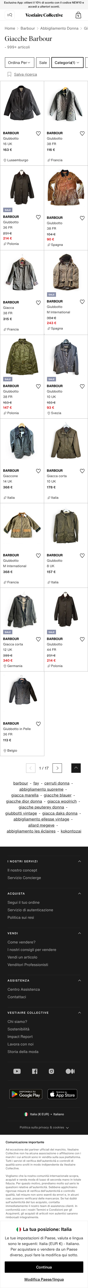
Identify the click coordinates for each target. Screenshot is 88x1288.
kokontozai (71, 831)
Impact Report (20, 1036)
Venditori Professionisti (28, 964)
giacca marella (24, 795)
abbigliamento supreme (41, 789)
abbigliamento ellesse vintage (41, 819)
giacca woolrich (62, 801)
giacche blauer (58, 795)
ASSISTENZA (19, 981)
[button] (78, 15)
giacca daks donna (59, 813)
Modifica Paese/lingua (44, 1279)
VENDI (13, 933)
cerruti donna (56, 783)
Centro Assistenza (24, 989)
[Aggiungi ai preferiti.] (38, 133)
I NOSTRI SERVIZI (23, 862)
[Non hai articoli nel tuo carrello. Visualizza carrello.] (78, 15)
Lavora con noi (21, 1044)
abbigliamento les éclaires (31, 831)
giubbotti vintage (21, 813)
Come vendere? (21, 942)
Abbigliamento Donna (59, 28)
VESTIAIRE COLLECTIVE (28, 1013)
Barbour (27, 28)
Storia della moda (23, 1051)
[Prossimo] (57, 768)
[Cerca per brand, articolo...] (10, 15)
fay (36, 783)
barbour (20, 783)
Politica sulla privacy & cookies (42, 1127)
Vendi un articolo (22, 957)
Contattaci (17, 997)
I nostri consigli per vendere (32, 949)
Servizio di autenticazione (30, 910)
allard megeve (41, 825)
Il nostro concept (22, 870)
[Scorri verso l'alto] (76, 768)
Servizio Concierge (24, 877)
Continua (44, 1267)
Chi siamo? (17, 1021)
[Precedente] (30, 768)
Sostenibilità (18, 1029)
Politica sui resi (21, 917)
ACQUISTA (16, 894)
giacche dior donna (24, 801)
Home (10, 28)
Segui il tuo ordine (24, 902)
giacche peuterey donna (41, 807)
